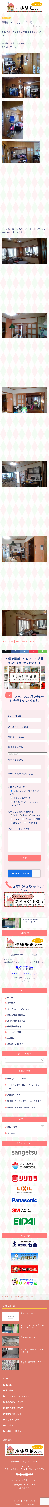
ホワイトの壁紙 (22, 641)
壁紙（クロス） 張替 (16, 1079)
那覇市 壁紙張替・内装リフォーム (22, 1107)
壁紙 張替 (6, 18)
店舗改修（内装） (14, 1095)
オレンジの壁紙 (8, 641)
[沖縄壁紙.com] (24, 11)
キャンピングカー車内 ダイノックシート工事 (25, 1086)
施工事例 (11, 1003)
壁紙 (32, 641)
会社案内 (11, 1038)
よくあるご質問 (14, 1032)
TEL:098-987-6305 (24, 967)
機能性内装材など (15, 1026)
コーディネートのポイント (19, 1009)
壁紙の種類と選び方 (16, 1015)
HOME (10, 998)
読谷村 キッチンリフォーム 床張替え (24, 1101)
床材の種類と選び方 (16, 1021)
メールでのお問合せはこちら (24, 973)
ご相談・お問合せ (15, 1044)
